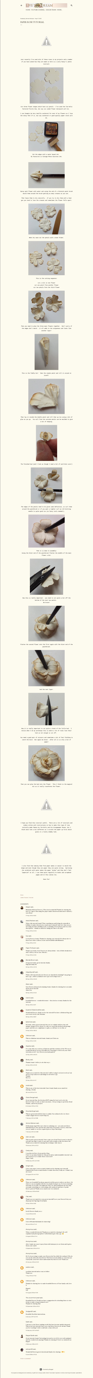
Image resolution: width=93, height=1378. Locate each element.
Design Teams (51, 10)
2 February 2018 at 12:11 (32, 1344)
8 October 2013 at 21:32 (32, 1106)
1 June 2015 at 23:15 (31, 1214)
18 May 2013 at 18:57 (31, 1016)
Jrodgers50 (29, 1311)
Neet (27, 1070)
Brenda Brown (30, 960)
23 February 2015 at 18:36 (32, 1191)
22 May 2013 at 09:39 (31, 1065)
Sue (27, 936)
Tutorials (31, 897)
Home (28, 10)
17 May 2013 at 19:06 (31, 931)
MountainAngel (31, 1111)
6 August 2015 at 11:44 (31, 1236)
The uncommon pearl (33, 1298)
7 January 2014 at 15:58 (32, 1118)
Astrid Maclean (30, 920)
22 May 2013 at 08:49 (31, 1054)
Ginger (28, 1166)
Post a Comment (25, 1358)
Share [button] (21, 895)
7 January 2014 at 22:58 (32, 1131)
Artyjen (28, 907)
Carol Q (28, 998)
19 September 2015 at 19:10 (33, 1248)
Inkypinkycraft (30, 972)
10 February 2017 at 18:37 (32, 1330)
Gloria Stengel (30, 1097)
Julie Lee (28, 1137)
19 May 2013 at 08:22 (31, 1030)
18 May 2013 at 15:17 (31, 1004)
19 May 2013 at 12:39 (31, 1041)
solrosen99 (29, 1349)
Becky (28, 1060)
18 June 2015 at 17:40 (31, 1224)
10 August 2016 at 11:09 (32, 1292)
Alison (28, 984)
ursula (28, 1085)
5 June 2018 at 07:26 (31, 1354)
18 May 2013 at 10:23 (31, 992)
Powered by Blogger (48, 1369)
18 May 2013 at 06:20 (31, 979)
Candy (28, 1150)
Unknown (29, 1035)
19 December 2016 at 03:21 (33, 1306)
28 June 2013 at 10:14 (31, 1092)
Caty (27, 1196)
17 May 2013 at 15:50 (31, 915)
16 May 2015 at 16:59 (31, 1203)
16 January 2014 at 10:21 (32, 1145)
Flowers (26, 897)
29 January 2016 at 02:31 (32, 1262)
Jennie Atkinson (31, 1123)
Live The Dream (39, 5)
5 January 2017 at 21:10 (32, 1316)
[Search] (71, 5)
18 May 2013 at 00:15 (31, 967)
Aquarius (28, 1046)
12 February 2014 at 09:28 (32, 1160)
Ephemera (29, 1022)
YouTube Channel (38, 10)
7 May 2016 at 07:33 (31, 1275)
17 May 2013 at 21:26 (31, 955)
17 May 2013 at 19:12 (31, 943)
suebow (28, 1267)
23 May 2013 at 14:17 (31, 1080)
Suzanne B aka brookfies (34, 1010)
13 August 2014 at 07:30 (32, 1174)
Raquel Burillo (30, 1335)
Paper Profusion (31, 948)
